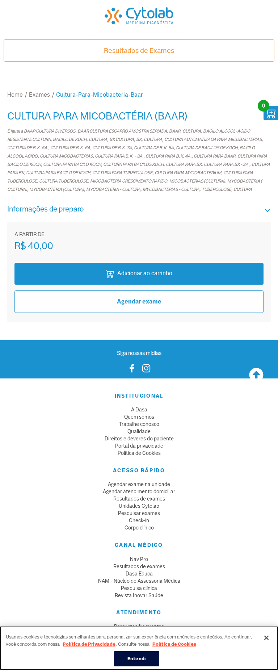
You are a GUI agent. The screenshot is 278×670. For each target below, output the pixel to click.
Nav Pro (139, 559)
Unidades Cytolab (139, 506)
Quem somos (139, 417)
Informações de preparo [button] (45, 209)
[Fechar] (266, 638)
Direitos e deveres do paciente (139, 438)
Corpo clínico (139, 528)
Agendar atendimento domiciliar (139, 491)
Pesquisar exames (139, 513)
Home (15, 94)
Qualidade (139, 431)
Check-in (139, 520)
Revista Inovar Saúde (139, 595)
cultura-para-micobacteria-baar (99, 94)
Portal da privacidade (139, 446)
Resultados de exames (139, 499)
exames (39, 94)
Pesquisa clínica (139, 588)
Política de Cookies (139, 453)
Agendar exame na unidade (139, 484)
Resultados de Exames (139, 50)
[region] (139, 648)
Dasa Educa (139, 574)
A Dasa (139, 410)
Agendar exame (139, 301)
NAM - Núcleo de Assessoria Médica (139, 581)
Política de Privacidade (89, 644)
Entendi (136, 658)
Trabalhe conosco (139, 424)
